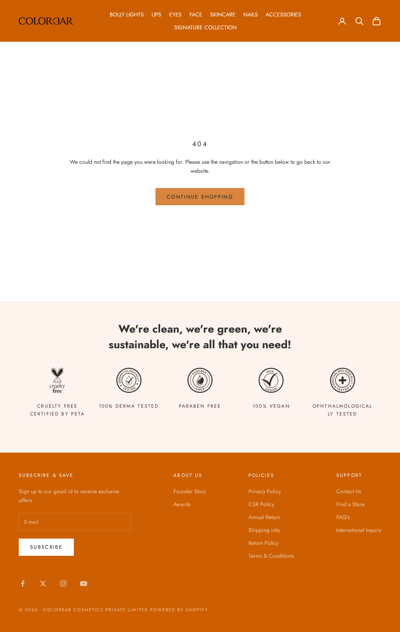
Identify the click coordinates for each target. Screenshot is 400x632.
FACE (195, 14)
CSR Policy (261, 504)
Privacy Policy (264, 491)
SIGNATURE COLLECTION (205, 27)
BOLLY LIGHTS (127, 14)
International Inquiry (358, 530)
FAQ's (343, 517)
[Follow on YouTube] (84, 583)
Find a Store (350, 504)
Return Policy (263, 543)
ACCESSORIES (283, 14)
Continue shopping (200, 197)
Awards (182, 504)
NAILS (250, 14)
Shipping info (264, 530)
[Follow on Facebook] (23, 583)
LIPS (156, 14)
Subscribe (46, 547)
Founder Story (189, 491)
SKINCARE (223, 14)
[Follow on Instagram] (63, 583)
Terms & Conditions (271, 556)
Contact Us (348, 491)
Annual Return (264, 517)
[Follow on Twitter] (43, 583)
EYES (175, 14)
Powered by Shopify (179, 610)
